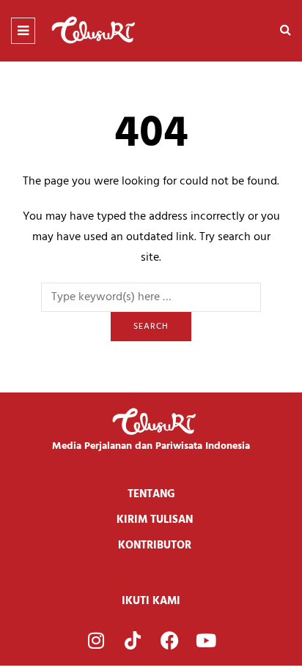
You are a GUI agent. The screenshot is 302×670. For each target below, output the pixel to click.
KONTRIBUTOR (154, 545)
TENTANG (151, 494)
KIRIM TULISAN (155, 520)
